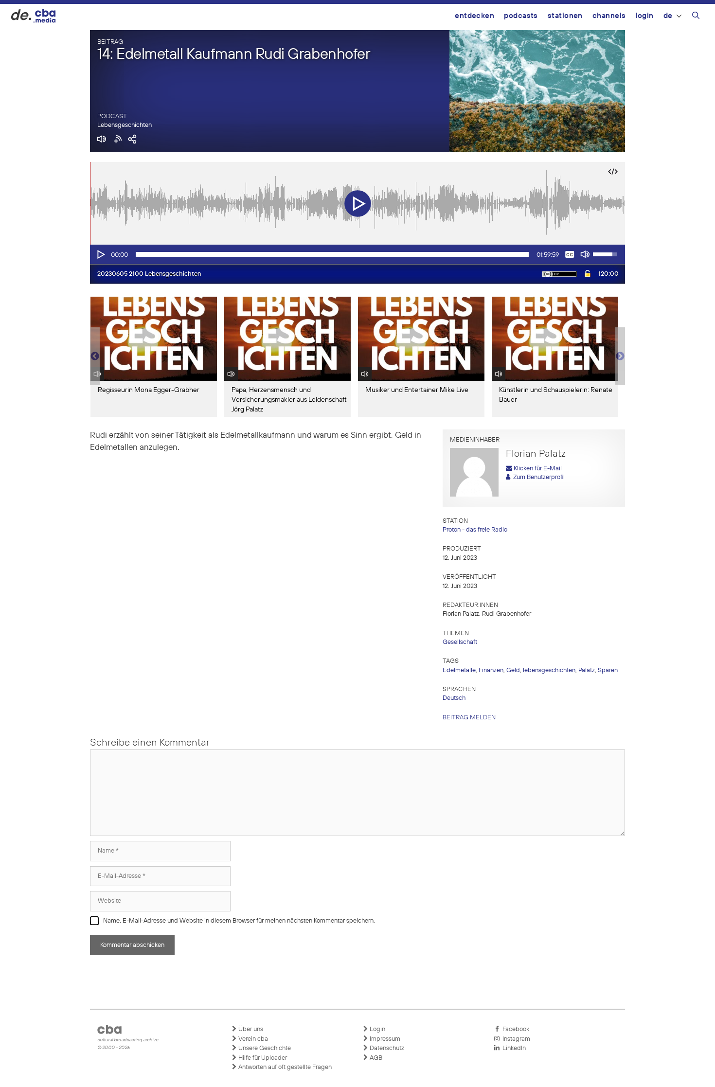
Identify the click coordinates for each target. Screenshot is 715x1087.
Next (620, 356)
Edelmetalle (459, 670)
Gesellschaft (460, 642)
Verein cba (252, 1039)
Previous (95, 356)
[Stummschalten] (585, 254)
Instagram (515, 1039)
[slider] (332, 254)
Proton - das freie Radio (475, 530)
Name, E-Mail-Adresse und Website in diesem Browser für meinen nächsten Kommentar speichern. (239, 921)
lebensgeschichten (549, 670)
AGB (375, 1058)
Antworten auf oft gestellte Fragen (284, 1067)
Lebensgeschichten (124, 125)
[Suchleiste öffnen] (695, 17)
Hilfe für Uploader (262, 1058)
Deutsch (454, 698)
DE (668, 15)
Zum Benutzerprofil (537, 477)
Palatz (586, 670)
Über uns (250, 1029)
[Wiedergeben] (100, 254)
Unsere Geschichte (264, 1048)
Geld (513, 670)
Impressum (384, 1039)
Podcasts (521, 15)
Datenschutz (386, 1048)
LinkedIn (513, 1048)
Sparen (608, 670)
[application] (357, 254)
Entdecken (474, 15)
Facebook (514, 1029)
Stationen (565, 15)
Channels (609, 15)
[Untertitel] (569, 254)
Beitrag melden (469, 717)
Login (645, 15)
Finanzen (491, 670)
